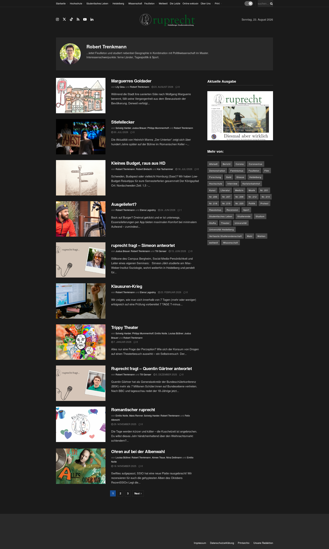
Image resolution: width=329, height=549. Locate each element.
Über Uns (206, 3)
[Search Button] (270, 3)
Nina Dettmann (174, 457)
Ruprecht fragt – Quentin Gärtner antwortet (152, 368)
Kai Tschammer (165, 169)
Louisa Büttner (175, 333)
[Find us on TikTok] (71, 19)
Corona (240, 163)
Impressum (200, 543)
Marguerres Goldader (132, 81)
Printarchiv (244, 543)
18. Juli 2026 (184, 169)
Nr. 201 (264, 190)
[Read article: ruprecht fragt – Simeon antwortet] (80, 260)
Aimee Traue (158, 457)
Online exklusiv (190, 3)
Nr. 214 (266, 196)
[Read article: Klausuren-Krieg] (80, 301)
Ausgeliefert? (123, 204)
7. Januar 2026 (122, 341)
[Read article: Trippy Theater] (80, 342)
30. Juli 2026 (120, 132)
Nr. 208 (240, 196)
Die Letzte (175, 3)
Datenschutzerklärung (222, 543)
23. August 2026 (163, 86)
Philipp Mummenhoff (158, 127)
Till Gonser (160, 251)
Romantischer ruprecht (133, 409)
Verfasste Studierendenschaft (225, 236)
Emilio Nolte (161, 333)
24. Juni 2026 (167, 209)
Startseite (61, 3)
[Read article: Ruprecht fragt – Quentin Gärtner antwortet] (80, 383)
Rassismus (215, 209)
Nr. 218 (213, 203)
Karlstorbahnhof (251, 183)
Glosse (240, 177)
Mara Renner (136, 415)
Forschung (215, 177)
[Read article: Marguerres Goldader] (80, 95)
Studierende (244, 216)
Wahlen (261, 236)
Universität (241, 222)
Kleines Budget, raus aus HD (138, 163)
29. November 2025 (124, 424)
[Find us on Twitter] (64, 19)
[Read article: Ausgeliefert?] (80, 219)
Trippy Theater (125, 327)
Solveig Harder (123, 127)
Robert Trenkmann (139, 86)
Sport (246, 209)
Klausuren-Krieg (126, 286)
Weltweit (163, 3)
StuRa (212, 222)
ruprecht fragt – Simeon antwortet (143, 245)
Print (217, 3)
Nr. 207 (226, 196)
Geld (228, 177)
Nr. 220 (240, 203)
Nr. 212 (253, 196)
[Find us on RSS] (78, 19)
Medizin (239, 190)
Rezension (232, 209)
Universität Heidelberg (221, 229)
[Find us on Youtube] (85, 19)
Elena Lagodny (148, 209)
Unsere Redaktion (263, 543)
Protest (264, 203)
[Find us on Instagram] (57, 19)
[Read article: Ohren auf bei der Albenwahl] (80, 466)
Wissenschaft (135, 3)
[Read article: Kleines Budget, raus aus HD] (80, 178)
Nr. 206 (213, 196)
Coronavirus (255, 163)
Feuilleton (149, 3)
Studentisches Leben (97, 3)
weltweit (213, 242)
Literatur (225, 190)
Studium (260, 216)
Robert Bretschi (144, 169)
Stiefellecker (122, 122)
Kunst (212, 190)
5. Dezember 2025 (166, 374)
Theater (225, 222)
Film (266, 170)
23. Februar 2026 (170, 292)
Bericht (227, 163)
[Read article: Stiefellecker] (80, 136)
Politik (252, 203)
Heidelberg (118, 3)
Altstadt (213, 163)
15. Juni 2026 (178, 251)
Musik (252, 190)
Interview (232, 183)
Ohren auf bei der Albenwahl (138, 451)
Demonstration (217, 170)
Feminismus (237, 170)
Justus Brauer (139, 127)
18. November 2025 (124, 466)
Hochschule (76, 3)
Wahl (249, 236)
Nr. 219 (226, 203)
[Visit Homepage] (167, 19)
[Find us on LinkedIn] (91, 19)
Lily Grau (120, 86)
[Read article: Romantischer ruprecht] (80, 424)
